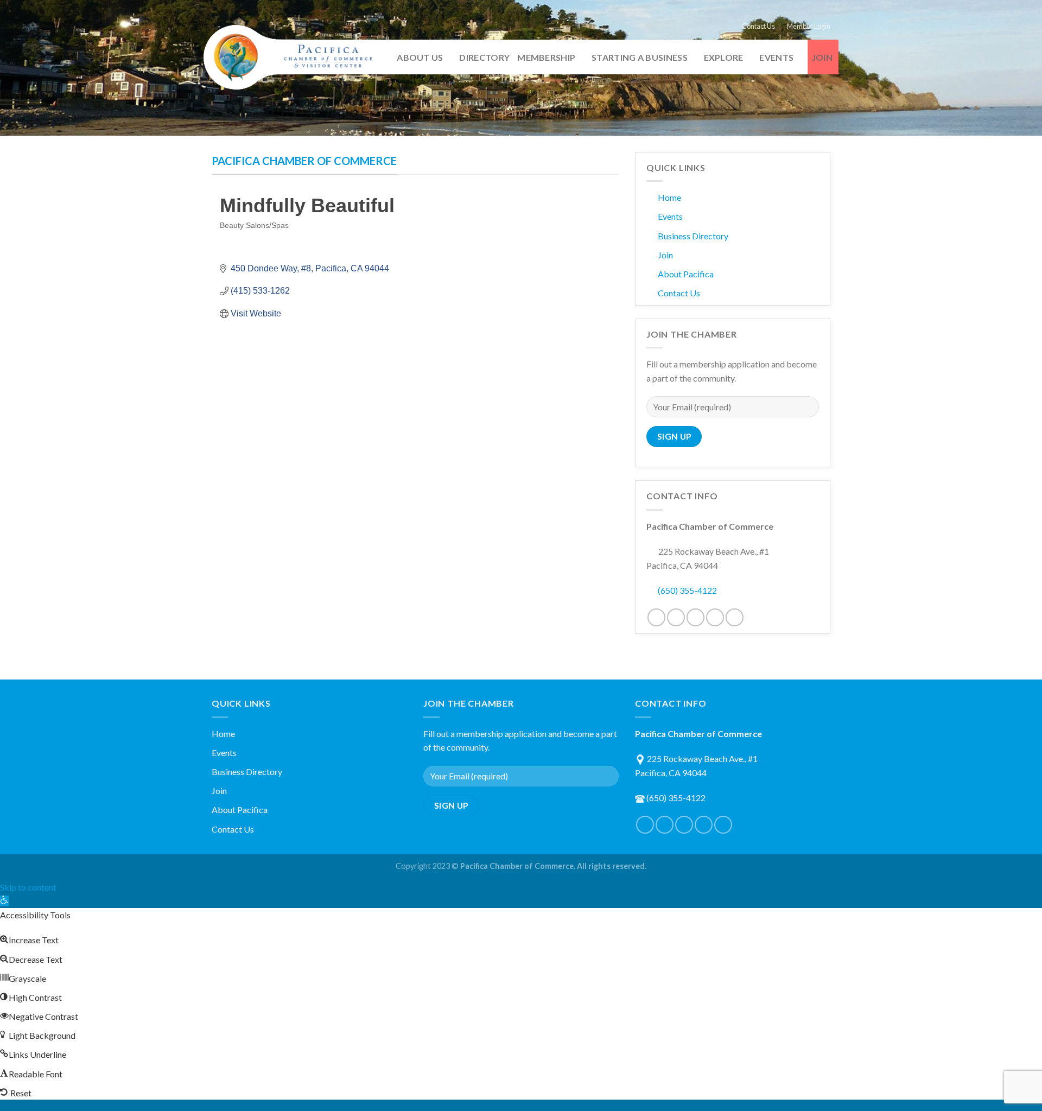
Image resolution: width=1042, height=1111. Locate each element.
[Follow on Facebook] (656, 617)
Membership (546, 57)
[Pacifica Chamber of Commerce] (293, 57)
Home (669, 197)
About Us (420, 57)
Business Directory (693, 236)
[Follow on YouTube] (735, 617)
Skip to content (28, 887)
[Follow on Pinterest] (695, 617)
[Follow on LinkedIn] (715, 617)
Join (822, 57)
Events (776, 57)
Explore (724, 57)
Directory (484, 57)
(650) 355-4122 (687, 590)
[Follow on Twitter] (676, 617)
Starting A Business (640, 57)
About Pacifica (686, 274)
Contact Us (758, 26)
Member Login (808, 26)
